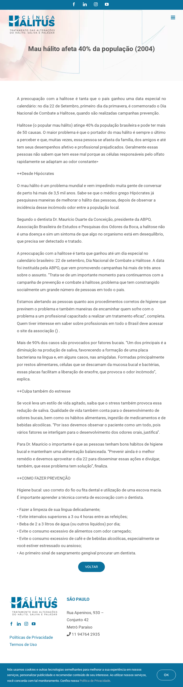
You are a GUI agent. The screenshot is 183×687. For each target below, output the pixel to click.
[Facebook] (11, 624)
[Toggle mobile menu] (173, 17)
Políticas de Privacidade (31, 637)
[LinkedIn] (19, 624)
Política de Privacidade (95, 680)
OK (166, 675)
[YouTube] (34, 624)
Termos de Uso (23, 644)
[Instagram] (26, 624)
